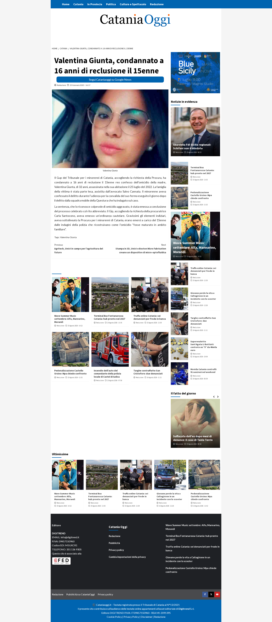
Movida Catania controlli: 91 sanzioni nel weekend (203, 370)
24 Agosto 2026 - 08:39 (200, 379)
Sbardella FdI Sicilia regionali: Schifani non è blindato (192, 146)
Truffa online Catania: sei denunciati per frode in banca (149, 317)
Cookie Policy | (115, 616)
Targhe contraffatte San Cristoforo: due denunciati (148, 372)
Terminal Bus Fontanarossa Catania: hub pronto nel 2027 (109, 317)
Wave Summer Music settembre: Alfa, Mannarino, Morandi (69, 318)
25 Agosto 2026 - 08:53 (194, 152)
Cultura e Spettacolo (133, 4)
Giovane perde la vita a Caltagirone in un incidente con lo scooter (203, 296)
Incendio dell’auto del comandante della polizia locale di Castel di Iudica (107, 373)
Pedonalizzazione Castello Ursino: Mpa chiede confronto (70, 372)
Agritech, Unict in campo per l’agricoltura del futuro (78, 248)
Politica (111, 4)
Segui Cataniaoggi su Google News (110, 79)
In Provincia (94, 4)
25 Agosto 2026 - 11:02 (75, 377)
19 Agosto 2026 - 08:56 (194, 444)
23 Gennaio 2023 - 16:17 (80, 85)
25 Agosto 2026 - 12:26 (200, 305)
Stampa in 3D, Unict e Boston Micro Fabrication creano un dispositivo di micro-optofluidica (141, 248)
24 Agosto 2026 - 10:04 (200, 356)
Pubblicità (114, 543)
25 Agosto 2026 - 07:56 (114, 380)
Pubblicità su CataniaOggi (80, 594)
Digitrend (184, 608)
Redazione (157, 4)
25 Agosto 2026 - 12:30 (154, 323)
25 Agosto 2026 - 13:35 (114, 323)
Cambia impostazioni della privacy (127, 556)
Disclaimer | (147, 616)
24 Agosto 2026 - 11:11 (154, 377)
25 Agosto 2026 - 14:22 (75, 326)
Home (65, 4)
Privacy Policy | (132, 616)
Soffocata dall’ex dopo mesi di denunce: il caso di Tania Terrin (193, 438)
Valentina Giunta (68, 237)
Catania (78, 4)
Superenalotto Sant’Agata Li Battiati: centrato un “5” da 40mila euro (203, 346)
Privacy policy (116, 549)
